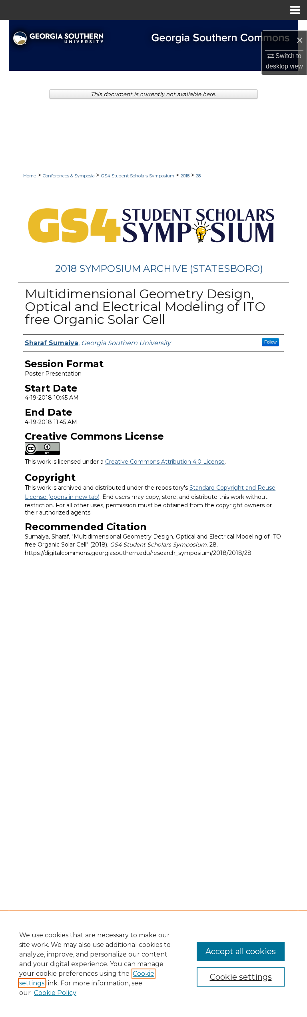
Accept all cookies (240, 951)
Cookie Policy (55, 993)
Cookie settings (241, 977)
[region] (153, 963)
